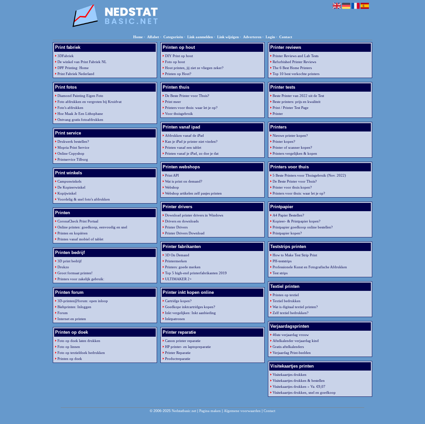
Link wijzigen (228, 37)
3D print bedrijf (69, 261)
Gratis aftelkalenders (288, 347)
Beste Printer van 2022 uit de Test (298, 96)
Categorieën (173, 37)
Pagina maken (210, 411)
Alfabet (153, 37)
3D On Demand (177, 255)
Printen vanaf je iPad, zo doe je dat (191, 153)
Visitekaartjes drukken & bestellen (299, 380)
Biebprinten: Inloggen (74, 307)
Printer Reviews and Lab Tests (295, 56)
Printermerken (176, 261)
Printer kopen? (284, 141)
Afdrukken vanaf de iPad (184, 135)
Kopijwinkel (66, 193)
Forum (62, 313)
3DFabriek (65, 56)
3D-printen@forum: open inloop (82, 301)
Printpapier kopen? (287, 233)
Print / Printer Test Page (290, 108)
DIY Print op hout (179, 56)
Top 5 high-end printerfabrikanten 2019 (196, 273)
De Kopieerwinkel (71, 187)
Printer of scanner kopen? (292, 147)
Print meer (173, 102)
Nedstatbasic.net (184, 411)
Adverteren (252, 37)
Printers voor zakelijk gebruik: (80, 279)
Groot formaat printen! (75, 273)
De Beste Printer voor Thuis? (187, 96)
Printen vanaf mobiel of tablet (80, 239)
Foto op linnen (68, 347)
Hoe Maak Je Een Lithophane (80, 114)
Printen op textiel (286, 295)
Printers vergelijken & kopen (295, 153)
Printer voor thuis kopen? (292, 187)
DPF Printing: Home (73, 68)
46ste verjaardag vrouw (291, 335)
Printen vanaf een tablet (183, 147)
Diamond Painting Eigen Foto (80, 96)
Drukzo (63, 267)
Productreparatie (177, 359)
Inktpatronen (175, 319)
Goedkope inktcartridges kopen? (190, 307)
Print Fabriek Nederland (75, 74)
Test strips (280, 273)
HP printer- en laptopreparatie (188, 347)
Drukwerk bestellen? (73, 141)
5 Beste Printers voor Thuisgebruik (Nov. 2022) (309, 175)
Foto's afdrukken (70, 108)
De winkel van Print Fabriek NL (82, 62)
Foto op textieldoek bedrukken (81, 353)
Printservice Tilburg (72, 159)
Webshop (172, 187)
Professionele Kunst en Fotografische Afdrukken (310, 267)
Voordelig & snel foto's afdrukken (83, 199)
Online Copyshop (70, 153)
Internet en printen (71, 319)
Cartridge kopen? (178, 301)
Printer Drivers (176, 227)
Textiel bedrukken (286, 301)
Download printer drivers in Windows (194, 215)
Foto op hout (175, 62)
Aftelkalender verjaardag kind (296, 341)
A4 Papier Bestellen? (288, 215)
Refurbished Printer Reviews (294, 62)
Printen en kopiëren (72, 233)
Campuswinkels (69, 181)
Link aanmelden (200, 37)
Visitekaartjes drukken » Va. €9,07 (299, 386)
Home (138, 37)
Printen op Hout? (178, 74)
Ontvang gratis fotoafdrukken (80, 120)
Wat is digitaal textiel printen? (295, 307)
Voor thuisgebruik (179, 114)
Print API (172, 175)
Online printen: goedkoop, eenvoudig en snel (92, 227)
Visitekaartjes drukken (289, 375)
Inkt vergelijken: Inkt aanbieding (190, 313)
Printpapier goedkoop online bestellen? (303, 227)
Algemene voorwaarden (242, 411)
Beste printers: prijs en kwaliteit (296, 102)
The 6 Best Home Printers (292, 68)
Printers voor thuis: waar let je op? (191, 108)
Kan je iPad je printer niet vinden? (191, 141)
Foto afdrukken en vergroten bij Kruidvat (89, 102)
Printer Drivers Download (185, 233)
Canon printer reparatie (183, 341)
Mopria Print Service (73, 147)
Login (270, 37)
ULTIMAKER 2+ (178, 279)
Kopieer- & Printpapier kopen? (296, 221)
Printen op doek (69, 359)
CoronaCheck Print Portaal (77, 221)
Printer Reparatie (178, 353)
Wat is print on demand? (183, 181)
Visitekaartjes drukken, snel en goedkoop (304, 392)
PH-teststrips (282, 261)
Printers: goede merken (183, 267)
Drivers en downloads (182, 221)
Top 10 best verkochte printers (296, 74)
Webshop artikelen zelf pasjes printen (193, 193)
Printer (278, 114)
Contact (285, 37)
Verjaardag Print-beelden (292, 353)
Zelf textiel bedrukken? (290, 313)
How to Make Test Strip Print (295, 255)
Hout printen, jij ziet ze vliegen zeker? (194, 68)
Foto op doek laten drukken (78, 341)
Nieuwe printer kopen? (290, 135)
